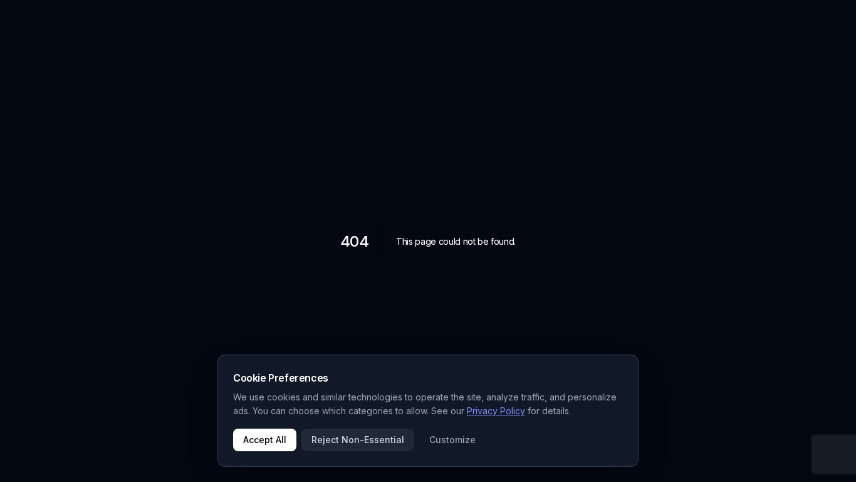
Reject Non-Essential (357, 439)
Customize (452, 439)
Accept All (264, 439)
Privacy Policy (496, 410)
